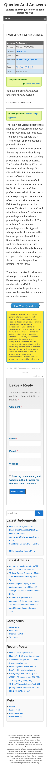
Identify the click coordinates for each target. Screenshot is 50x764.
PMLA (30, 67)
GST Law (13, 630)
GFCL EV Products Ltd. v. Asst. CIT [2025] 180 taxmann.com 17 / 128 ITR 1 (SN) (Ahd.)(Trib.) (24, 687)
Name (12, 438)
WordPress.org (15, 717)
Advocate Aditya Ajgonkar (26, 60)
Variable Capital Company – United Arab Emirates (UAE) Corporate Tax (24, 576)
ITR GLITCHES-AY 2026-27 (21, 570)
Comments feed (16, 713)
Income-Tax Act (16, 634)
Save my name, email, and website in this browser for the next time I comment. (25, 480)
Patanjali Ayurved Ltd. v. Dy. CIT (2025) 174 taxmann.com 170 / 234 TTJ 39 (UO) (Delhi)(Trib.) (24, 676)
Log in (12, 706)
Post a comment (33, 84)
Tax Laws (13, 637)
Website (13, 464)
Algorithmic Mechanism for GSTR (24, 566)
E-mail (12, 451)
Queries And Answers (25, 4)
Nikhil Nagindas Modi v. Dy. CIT (23, 551)
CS (26, 67)
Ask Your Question (25, 306)
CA (17, 67)
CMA (21, 67)
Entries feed (14, 710)
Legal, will (36, 376)
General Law (21, 51)
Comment (15, 407)
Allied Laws (14, 627)
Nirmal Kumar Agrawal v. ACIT (22, 526)
